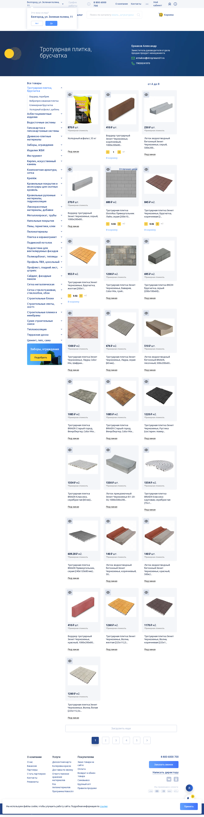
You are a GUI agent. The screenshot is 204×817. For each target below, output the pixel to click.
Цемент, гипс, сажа (39, 340)
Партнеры (32, 770)
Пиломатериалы (37, 231)
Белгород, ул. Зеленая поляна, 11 (43, 4)
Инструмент (34, 155)
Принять (189, 806)
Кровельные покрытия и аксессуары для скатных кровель (42, 186)
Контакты (136, 4)
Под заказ (73, 151)
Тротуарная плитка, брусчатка (39, 89)
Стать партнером (36, 774)
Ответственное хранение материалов (60, 777)
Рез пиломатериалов (61, 786)
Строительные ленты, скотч (41, 305)
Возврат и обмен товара (86, 774)
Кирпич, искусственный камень (41, 163)
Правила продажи (87, 788)
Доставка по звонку (62, 770)
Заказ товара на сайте (86, 763)
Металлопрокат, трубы (41, 215)
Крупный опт (84, 784)
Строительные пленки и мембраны (42, 314)
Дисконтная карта (61, 762)
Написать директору (165, 772)
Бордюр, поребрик (39, 96)
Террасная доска (37, 334)
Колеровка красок (61, 766)
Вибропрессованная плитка (43, 101)
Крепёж (31, 178)
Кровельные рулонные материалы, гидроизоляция (41, 198)
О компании (121, 4)
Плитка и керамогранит (42, 237)
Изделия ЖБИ (35, 150)
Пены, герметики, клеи (41, 226)
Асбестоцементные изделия (39, 115)
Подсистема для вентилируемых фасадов (42, 249)
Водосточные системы (41, 122)
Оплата (82, 769)
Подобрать (40, 357)
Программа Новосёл (62, 791)
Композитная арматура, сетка (42, 171)
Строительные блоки (40, 298)
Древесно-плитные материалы (39, 138)
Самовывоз (84, 780)
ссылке (104, 806)
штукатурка (127, 14)
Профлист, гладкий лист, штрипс (42, 269)
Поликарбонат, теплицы (42, 256)
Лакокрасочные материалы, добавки (40, 208)
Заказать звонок (163, 764)
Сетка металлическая (40, 284)
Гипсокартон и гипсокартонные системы (43, 129)
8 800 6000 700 (169, 756)
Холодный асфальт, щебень (44, 109)
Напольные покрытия (40, 220)
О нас (30, 762)
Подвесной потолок (39, 242)
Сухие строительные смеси (40, 322)
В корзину (111, 158)
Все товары (34, 83)
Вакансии (32, 766)
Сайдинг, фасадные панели (39, 277)
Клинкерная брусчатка (41, 105)
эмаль (115, 14)
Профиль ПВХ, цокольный (43, 261)
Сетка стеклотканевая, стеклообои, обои (41, 291)
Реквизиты (33, 782)
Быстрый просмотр (70, 95)
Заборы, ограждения (40, 144)
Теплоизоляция (37, 329)
